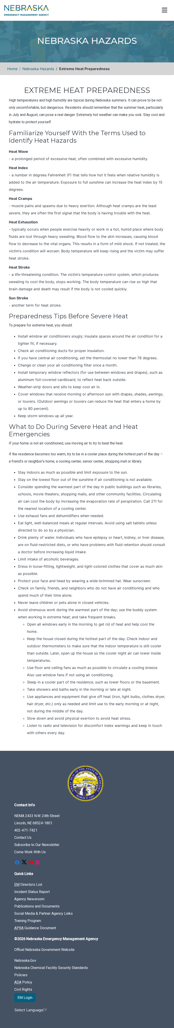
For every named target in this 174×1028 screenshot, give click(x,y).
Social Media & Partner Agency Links (43, 913)
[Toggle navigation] (164, 10)
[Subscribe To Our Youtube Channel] (31, 863)
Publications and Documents (37, 906)
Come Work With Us (30, 852)
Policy (23, 982)
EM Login (24, 997)
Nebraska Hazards (38, 68)
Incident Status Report (32, 892)
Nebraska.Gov (25, 960)
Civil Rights (23, 989)
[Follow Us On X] (24, 863)
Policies (20, 975)
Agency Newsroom (29, 899)
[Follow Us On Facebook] (17, 863)
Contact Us (22, 837)
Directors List (28, 884)
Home (12, 68)
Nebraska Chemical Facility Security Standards (51, 968)
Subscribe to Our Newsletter (36, 845)
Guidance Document (35, 928)
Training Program (27, 921)
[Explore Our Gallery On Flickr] (37, 863)
